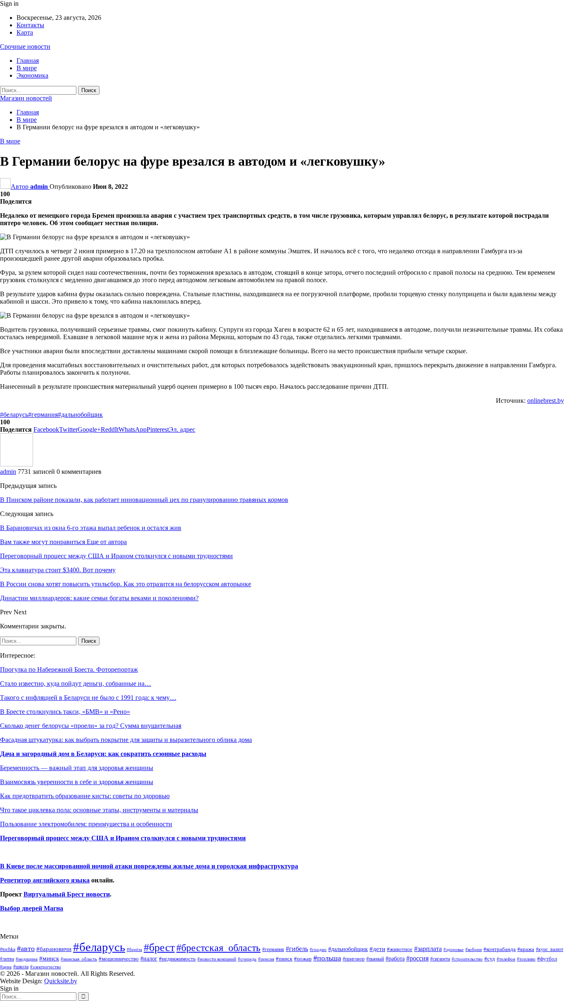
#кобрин (473, 949)
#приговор (354, 959)
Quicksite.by (60, 980)
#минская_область (79, 958)
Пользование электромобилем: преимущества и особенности (86, 823)
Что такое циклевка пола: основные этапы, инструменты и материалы (99, 809)
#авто (26, 948)
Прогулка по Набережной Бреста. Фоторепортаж (69, 669)
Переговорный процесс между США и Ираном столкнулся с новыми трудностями (123, 838)
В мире (27, 67)
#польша (327, 958)
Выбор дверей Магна (31, 908)
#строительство (467, 959)
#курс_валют (549, 949)
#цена (6, 966)
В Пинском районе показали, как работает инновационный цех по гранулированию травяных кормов (144, 499)
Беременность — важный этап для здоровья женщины (76, 767)
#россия (417, 958)
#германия (43, 414)
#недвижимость (177, 959)
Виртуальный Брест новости (67, 894)
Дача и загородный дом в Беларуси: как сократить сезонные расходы (103, 753)
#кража (525, 949)
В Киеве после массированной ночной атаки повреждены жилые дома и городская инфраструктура (149, 866)
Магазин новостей (26, 98)
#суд (489, 959)
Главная (28, 60)
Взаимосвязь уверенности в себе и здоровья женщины (76, 781)
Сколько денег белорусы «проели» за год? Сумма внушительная (90, 725)
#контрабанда (499, 949)
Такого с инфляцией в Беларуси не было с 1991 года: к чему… (88, 697)
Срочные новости (25, 46)
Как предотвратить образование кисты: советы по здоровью (85, 795)
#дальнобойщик (80, 414)
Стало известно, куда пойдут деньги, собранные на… (75, 683)
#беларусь (14, 414)
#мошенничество (119, 959)
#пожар (303, 959)
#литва (7, 959)
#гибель (297, 949)
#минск (49, 958)
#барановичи (53, 949)
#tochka (7, 949)
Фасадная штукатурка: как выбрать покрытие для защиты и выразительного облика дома (126, 739)
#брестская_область (218, 947)
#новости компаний (216, 958)
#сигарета (440, 959)
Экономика (32, 75)
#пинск (284, 959)
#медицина (27, 958)
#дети (377, 949)
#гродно (318, 949)
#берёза (134, 949)
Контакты (30, 25)
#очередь (247, 959)
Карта (25, 32)
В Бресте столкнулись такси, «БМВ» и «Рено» (65, 711)
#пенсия (266, 958)
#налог (148, 958)
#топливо (526, 958)
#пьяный (375, 959)
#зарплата (428, 948)
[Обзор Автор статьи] (16, 464)
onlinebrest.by (545, 400)
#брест (159, 947)
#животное (399, 949)
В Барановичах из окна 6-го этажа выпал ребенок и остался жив (90, 527)
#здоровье (453, 949)
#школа (20, 967)
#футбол (547, 959)
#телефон (506, 959)
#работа (395, 958)
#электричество (45, 966)
